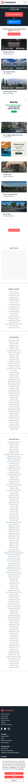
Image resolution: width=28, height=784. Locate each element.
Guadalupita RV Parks (14, 299)
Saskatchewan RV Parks (14, 608)
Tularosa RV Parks (14, 424)
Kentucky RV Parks (14, 517)
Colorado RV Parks (14, 479)
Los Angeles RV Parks (14, 374)
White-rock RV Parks (14, 327)
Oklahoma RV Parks (14, 583)
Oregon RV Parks (14, 587)
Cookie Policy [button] (13, 767)
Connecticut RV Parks (14, 481)
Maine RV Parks (14, 520)
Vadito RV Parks (14, 326)
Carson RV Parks (14, 292)
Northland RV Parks (14, 570)
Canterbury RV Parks (14, 467)
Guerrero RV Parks (14, 499)
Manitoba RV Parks (14, 524)
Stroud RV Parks (14, 419)
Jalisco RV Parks (14, 513)
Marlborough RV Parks (14, 526)
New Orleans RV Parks (14, 383)
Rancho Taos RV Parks (14, 317)
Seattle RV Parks (14, 415)
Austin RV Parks (14, 343)
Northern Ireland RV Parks (14, 567)
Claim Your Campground (7, 750)
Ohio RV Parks (14, 581)
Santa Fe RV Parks (14, 322)
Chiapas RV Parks (14, 470)
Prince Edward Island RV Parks (14, 592)
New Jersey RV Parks (14, 556)
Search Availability (15, 14)
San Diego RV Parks (14, 406)
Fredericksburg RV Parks (14, 361)
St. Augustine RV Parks (14, 417)
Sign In (2, 738)
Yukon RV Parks (14, 665)
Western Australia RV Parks (14, 656)
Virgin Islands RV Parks (14, 646)
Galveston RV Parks (14, 363)
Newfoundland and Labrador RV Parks (14, 553)
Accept (14, 773)
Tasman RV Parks (14, 628)
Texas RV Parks (14, 633)
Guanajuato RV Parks (14, 497)
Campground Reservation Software (10, 752)
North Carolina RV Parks (14, 563)
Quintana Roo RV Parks (14, 603)
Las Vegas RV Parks (14, 306)
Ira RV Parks (14, 370)
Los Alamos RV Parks (14, 308)
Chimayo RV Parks (14, 293)
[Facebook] (2, 729)
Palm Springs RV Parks (14, 390)
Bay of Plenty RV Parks (14, 460)
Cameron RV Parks (14, 349)
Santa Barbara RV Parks (14, 410)
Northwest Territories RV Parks (14, 572)
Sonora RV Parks (14, 613)
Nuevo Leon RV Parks (14, 576)
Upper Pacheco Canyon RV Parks (14, 324)
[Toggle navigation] (25, 2)
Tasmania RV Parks (14, 629)
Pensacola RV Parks (14, 393)
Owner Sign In (4, 748)
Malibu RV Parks (14, 376)
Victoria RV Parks (14, 642)
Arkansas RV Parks (14, 451)
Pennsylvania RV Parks (14, 590)
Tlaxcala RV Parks (14, 635)
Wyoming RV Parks (14, 662)
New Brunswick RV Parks (14, 551)
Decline (14, 777)
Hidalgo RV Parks (14, 504)
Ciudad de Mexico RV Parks (14, 474)
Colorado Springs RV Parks (14, 351)
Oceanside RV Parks (14, 386)
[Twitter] (6, 729)
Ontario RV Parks (14, 585)
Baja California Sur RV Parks (14, 458)
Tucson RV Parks (14, 422)
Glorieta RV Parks (14, 297)
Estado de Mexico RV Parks (14, 490)
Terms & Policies (5, 720)
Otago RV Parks (14, 588)
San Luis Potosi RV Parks (14, 606)
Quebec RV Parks (14, 597)
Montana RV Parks (14, 540)
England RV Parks (14, 488)
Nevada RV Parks (14, 549)
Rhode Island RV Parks (14, 604)
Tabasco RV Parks (14, 622)
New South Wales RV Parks (14, 560)
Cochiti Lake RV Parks (14, 295)
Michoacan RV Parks (14, 533)
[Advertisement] (14, 689)
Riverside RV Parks (14, 401)
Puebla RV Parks (14, 594)
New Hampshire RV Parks (14, 554)
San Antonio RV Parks (14, 404)
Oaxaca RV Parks (14, 579)
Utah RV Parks (14, 637)
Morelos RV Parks (14, 542)
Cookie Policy (4, 718)
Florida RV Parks (14, 492)
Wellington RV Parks (14, 653)
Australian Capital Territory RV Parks (14, 454)
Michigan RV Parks (14, 531)
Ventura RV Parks (14, 427)
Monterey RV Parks (14, 377)
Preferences (14, 780)
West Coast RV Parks (14, 654)
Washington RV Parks (14, 651)
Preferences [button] (21, 769)
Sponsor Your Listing (14, 34)
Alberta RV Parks (14, 447)
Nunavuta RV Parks (14, 578)
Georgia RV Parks (14, 494)
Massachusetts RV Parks (14, 529)
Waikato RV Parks (14, 647)
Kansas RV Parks (14, 515)
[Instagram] (9, 729)
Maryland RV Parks (14, 528)
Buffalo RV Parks (14, 347)
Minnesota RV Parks (14, 535)
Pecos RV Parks (14, 313)
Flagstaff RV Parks (14, 360)
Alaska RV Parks (14, 445)
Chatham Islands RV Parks (14, 469)
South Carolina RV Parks (14, 617)
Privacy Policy (4, 716)
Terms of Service (5, 714)
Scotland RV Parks (14, 610)
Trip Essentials (5, 742)
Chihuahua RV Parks (14, 472)
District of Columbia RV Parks (14, 485)
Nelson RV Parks (14, 547)
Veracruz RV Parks (14, 638)
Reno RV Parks (14, 399)
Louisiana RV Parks (14, 519)
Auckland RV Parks (14, 452)
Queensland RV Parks (14, 599)
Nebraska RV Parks (14, 545)
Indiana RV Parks (14, 510)
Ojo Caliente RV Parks (14, 311)
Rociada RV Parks (14, 318)
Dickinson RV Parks (14, 354)
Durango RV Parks (14, 356)
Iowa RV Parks (14, 511)
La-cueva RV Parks (14, 301)
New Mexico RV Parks (14, 558)
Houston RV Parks (14, 367)
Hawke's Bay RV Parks (14, 502)
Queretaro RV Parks (14, 601)
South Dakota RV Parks (14, 619)
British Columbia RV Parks (14, 461)
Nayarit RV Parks (14, 544)
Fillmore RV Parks (14, 358)
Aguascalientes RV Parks (14, 442)
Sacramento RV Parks (14, 402)
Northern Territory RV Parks (14, 569)
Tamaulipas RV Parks (14, 624)
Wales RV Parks (14, 649)
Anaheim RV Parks (14, 342)
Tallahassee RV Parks (14, 420)
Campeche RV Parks (14, 465)
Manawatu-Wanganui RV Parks (14, 522)
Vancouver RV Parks (14, 426)
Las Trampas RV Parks (14, 304)
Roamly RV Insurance (6, 740)
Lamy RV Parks (14, 302)
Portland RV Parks (14, 397)
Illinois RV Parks (14, 508)
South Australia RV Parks (14, 615)
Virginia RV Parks (14, 644)
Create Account (5, 736)
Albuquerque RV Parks (14, 340)
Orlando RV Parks (14, 388)
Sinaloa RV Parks (14, 612)
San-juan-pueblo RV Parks (14, 320)
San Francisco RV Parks (14, 408)
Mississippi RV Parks (14, 536)
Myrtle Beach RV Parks (14, 379)
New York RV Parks (14, 562)
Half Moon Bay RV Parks (14, 365)
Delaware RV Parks (14, 483)
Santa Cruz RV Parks (14, 411)
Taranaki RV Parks (14, 626)
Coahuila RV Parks (14, 476)
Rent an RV (15, 22)
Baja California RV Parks (14, 456)
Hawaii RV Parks (14, 501)
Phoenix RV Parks (14, 395)
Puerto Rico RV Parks (14, 595)
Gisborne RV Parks (14, 495)
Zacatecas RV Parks (14, 667)
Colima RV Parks (14, 477)
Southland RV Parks (14, 621)
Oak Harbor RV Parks (14, 385)
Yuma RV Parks (14, 429)
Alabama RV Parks (14, 443)
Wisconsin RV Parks (14, 660)
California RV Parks (14, 463)
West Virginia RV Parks (14, 658)
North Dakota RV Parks (14, 565)
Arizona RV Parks (14, 449)
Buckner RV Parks (14, 345)
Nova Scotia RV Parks (14, 574)
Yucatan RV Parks (14, 663)
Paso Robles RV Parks (14, 392)
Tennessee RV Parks (14, 631)
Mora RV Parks (14, 309)
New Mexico (16, 30)
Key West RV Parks (14, 372)
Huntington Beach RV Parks (14, 368)
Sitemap (3, 722)
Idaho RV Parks (14, 506)
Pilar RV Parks (14, 315)
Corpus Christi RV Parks (14, 352)
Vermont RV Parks (14, 640)
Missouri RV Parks (14, 538)
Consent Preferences (6, 724)
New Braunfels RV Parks (14, 381)
